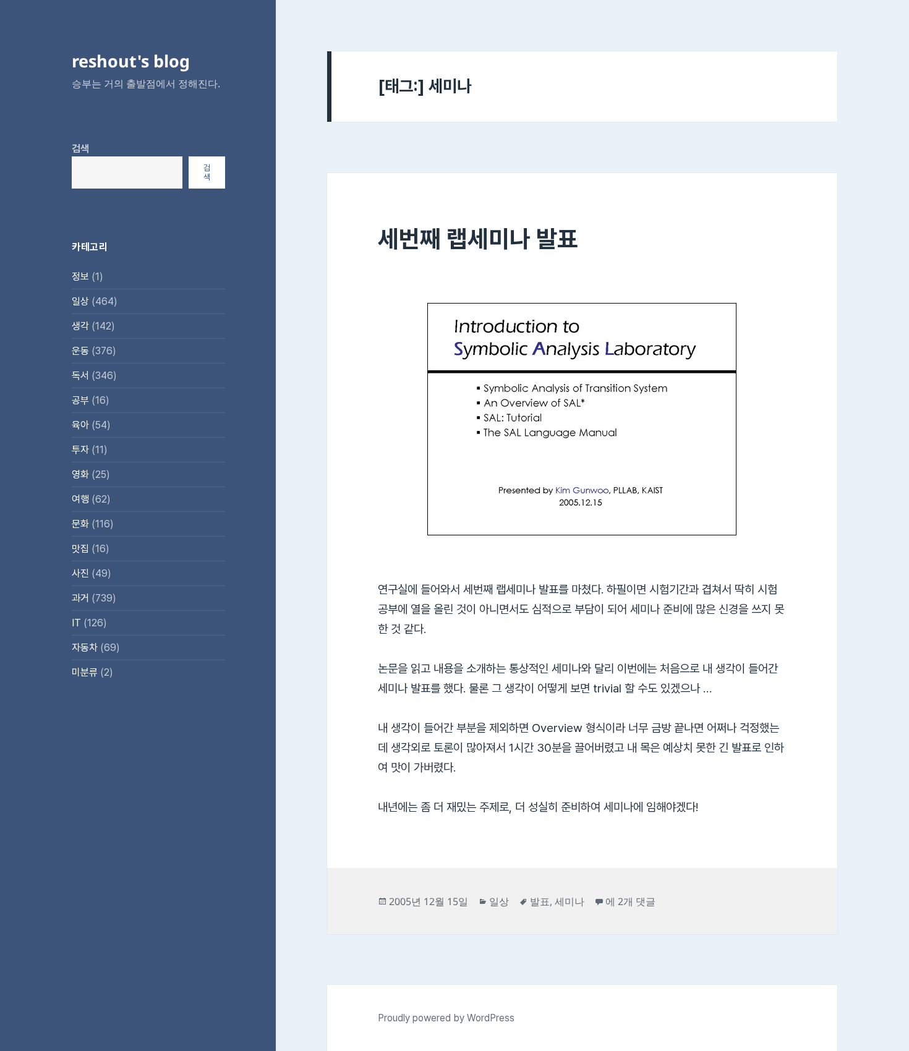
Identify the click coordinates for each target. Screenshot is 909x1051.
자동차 (85, 647)
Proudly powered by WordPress (446, 1018)
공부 (80, 400)
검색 (80, 149)
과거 (80, 598)
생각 (80, 326)
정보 (80, 277)
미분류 (85, 672)
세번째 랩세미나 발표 (478, 238)
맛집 (80, 549)
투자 (80, 450)
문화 (80, 524)
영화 (80, 474)
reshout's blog (131, 60)
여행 (80, 499)
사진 (80, 573)
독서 (80, 375)
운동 (80, 351)
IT (76, 623)
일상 (80, 301)
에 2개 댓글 (630, 901)
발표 (540, 901)
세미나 (569, 901)
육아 (80, 425)
